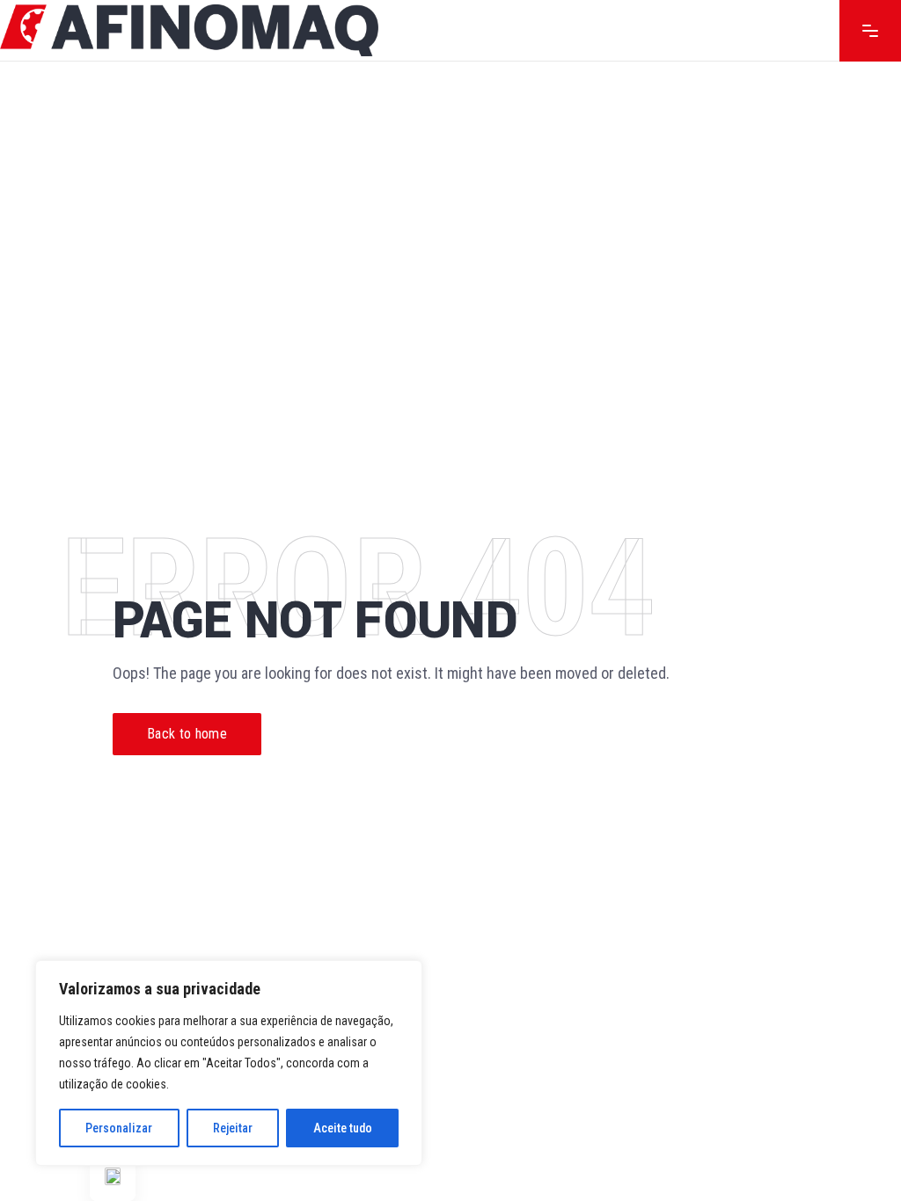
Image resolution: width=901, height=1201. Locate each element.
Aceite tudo (342, 1128)
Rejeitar (233, 1128)
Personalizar (118, 1128)
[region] (228, 1063)
